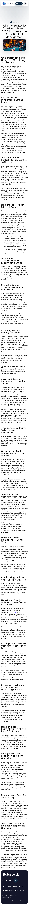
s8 (15, 73)
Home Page (7, 886)
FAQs (21, 886)
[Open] (25, 3)
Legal (20, 900)
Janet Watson (16, 22)
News (15, 886)
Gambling (8, 20)
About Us (5, 900)
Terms (16, 900)
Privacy (11, 900)
